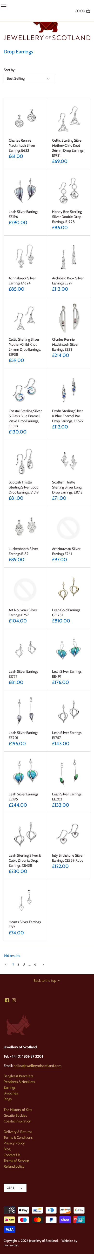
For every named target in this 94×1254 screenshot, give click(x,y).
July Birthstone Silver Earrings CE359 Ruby (68, 858)
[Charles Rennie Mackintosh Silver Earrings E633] (25, 119)
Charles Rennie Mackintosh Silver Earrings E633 (22, 145)
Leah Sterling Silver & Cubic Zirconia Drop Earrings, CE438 (25, 860)
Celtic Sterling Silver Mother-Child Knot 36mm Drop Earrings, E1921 (68, 148)
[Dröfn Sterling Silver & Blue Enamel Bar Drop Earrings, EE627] (69, 389)
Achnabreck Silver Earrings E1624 (22, 280)
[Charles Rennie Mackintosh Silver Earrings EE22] (69, 318)
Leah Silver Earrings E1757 (66, 735)
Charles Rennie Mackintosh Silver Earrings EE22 (65, 344)
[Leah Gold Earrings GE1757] (69, 589)
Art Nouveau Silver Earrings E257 (23, 612)
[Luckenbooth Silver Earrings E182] (25, 527)
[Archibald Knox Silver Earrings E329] (69, 257)
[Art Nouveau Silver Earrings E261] (69, 527)
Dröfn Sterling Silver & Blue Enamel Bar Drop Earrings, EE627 (68, 416)
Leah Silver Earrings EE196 (23, 214)
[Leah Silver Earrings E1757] (69, 711)
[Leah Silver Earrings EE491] (69, 650)
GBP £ (10, 1187)
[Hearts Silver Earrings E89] (25, 900)
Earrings (9, 1087)
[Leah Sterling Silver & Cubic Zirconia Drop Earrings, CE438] (25, 834)
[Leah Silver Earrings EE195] (25, 773)
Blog (7, 1149)
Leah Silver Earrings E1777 (23, 674)
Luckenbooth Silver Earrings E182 (23, 551)
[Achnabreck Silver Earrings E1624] (25, 257)
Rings (8, 1099)
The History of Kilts (18, 1110)
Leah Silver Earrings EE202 (66, 796)
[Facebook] (7, 1000)
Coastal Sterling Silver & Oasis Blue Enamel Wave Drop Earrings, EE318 (25, 418)
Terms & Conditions (18, 1137)
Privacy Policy (14, 1143)
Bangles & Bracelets (18, 1076)
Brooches (11, 1093)
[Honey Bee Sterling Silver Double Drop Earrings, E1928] (69, 190)
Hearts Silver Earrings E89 (25, 924)
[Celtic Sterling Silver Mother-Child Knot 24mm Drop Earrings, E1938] (25, 318)
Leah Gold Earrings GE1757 (66, 612)
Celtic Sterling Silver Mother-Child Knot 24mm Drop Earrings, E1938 (25, 347)
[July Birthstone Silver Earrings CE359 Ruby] (69, 834)
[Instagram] (14, 1000)
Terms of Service (16, 1161)
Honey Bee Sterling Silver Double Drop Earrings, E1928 (67, 217)
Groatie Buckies (15, 1115)
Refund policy (14, 1166)
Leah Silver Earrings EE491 (66, 674)
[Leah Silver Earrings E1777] (25, 650)
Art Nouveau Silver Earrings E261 (66, 551)
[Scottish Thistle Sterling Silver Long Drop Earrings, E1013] (69, 461)
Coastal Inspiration (17, 1121)
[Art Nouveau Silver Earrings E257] (25, 589)
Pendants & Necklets (19, 1082)
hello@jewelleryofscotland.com (37, 1066)
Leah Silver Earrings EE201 (23, 735)
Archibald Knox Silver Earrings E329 (68, 280)
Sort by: (9, 70)
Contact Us (12, 1155)
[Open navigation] (3, 6)
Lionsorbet (11, 1245)
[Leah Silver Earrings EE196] (25, 190)
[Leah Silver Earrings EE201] (25, 711)
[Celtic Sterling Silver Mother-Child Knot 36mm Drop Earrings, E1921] (69, 119)
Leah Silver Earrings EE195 (23, 796)
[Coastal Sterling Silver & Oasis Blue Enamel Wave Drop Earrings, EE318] (25, 389)
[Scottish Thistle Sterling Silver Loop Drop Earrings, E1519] (25, 461)
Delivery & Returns (18, 1132)
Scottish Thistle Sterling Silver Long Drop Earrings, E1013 (67, 487)
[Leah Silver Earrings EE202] (69, 773)
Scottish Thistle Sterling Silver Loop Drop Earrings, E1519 (24, 487)
